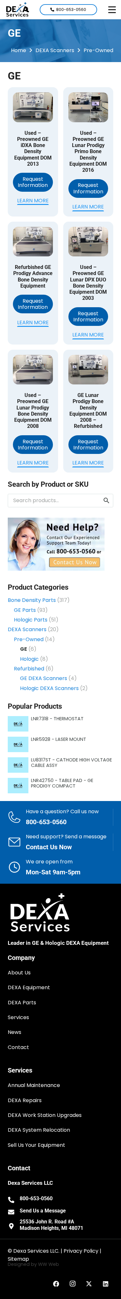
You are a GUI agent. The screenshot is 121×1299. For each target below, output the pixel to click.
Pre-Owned (98, 50)
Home (18, 50)
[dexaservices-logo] (17, 10)
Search (106, 500)
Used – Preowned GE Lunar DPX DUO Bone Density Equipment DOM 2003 (88, 282)
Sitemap (18, 1259)
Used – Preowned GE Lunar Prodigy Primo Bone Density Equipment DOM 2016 (88, 151)
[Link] (60, 817)
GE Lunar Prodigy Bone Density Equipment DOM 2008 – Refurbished (88, 410)
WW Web (48, 1264)
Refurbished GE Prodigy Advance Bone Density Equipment (33, 276)
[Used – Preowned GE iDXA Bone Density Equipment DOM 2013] (33, 107)
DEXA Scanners (54, 50)
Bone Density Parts (32, 600)
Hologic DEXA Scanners (49, 688)
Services (18, 1017)
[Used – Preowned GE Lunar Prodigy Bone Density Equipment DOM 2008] (33, 370)
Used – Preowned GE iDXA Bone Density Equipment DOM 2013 (33, 148)
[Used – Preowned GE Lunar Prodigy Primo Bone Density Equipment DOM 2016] (88, 107)
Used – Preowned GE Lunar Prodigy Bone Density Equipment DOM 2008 (33, 410)
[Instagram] (72, 1284)
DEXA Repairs (25, 1100)
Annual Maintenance (34, 1085)
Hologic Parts (30, 619)
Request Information (33, 182)
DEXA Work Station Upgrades (45, 1115)
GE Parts (25, 610)
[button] (112, 10)
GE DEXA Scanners (43, 678)
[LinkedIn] (106, 1284)
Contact (18, 1047)
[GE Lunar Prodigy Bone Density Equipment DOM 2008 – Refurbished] (88, 370)
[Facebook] (56, 1284)
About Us (19, 972)
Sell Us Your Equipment (36, 1145)
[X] (89, 1284)
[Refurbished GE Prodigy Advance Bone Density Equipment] (33, 242)
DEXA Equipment (29, 987)
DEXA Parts (22, 1002)
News (14, 1032)
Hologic (29, 659)
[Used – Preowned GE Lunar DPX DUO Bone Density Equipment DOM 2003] (88, 242)
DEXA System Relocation (39, 1130)
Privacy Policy (81, 1251)
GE (23, 649)
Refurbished (29, 668)
